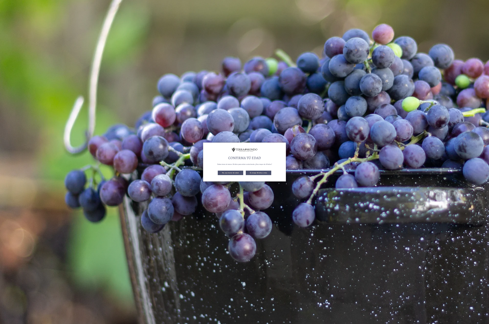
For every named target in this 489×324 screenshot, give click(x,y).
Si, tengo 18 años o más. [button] (258, 173)
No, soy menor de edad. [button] (230, 173)
